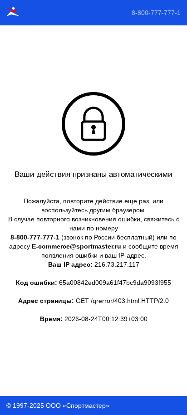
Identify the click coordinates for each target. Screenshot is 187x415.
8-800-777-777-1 (156, 12)
